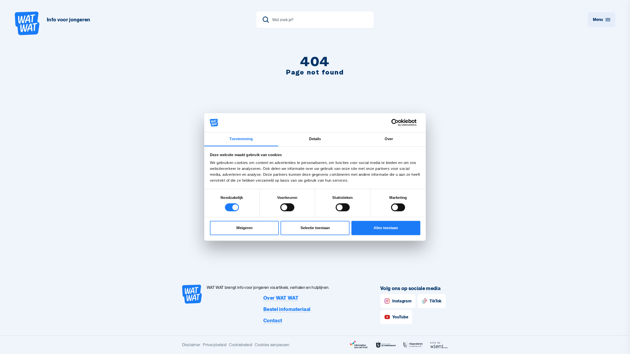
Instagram (401, 301)
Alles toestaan (386, 228)
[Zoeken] (315, 19)
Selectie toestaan (315, 228)
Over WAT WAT (281, 298)
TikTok (435, 301)
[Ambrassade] (386, 345)
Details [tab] (315, 139)
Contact (272, 321)
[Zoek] (266, 20)
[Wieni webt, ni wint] (439, 345)
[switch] (287, 207)
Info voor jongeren (68, 20)
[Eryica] (359, 345)
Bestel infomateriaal (286, 309)
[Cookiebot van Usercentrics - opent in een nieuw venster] (398, 122)
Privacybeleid (214, 344)
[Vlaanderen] (413, 345)
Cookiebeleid (240, 344)
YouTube (400, 317)
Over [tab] (389, 139)
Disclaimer (191, 344)
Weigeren (244, 228)
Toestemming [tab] (241, 139)
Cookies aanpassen (272, 344)
